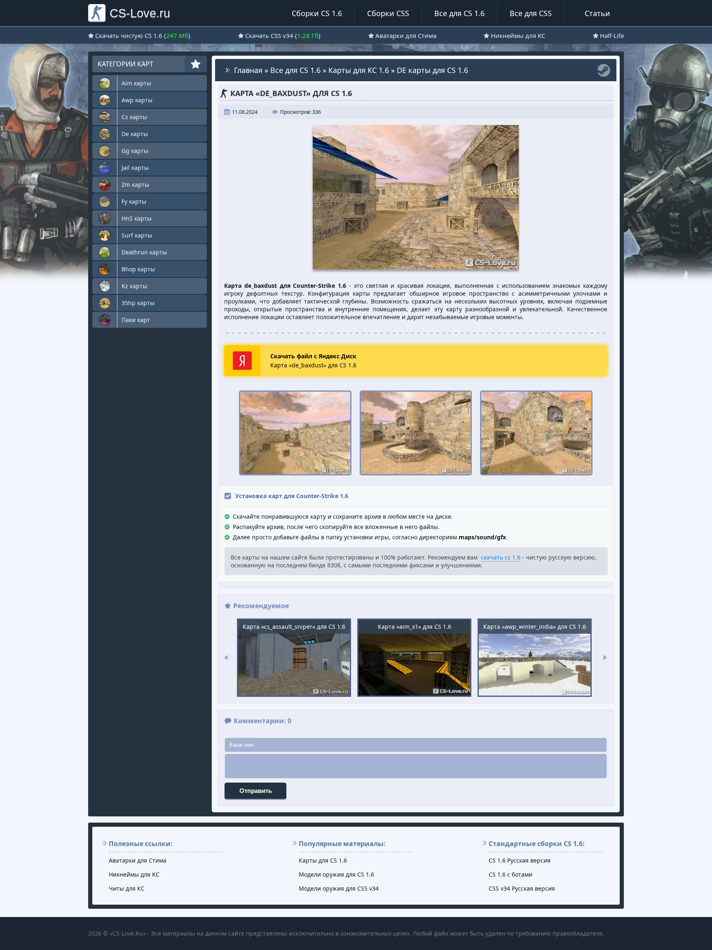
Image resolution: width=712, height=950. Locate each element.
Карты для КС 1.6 (358, 70)
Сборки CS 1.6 (317, 13)
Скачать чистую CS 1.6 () (142, 35)
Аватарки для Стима (405, 35)
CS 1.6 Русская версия (519, 860)
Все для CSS (531, 13)
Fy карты (134, 201)
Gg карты (135, 151)
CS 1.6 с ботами (510, 874)
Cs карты (134, 117)
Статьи (597, 13)
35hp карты (138, 303)
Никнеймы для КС (518, 35)
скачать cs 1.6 (500, 557)
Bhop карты (138, 269)
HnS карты (137, 218)
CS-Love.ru (140, 13)
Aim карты (136, 83)
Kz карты (134, 286)
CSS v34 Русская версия (522, 888)
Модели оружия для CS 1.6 (336, 874)
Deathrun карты (144, 252)
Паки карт (136, 320)
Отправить (255, 790)
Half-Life (612, 35)
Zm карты (135, 184)
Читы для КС (127, 888)
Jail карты (135, 168)
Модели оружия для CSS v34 (339, 888)
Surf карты (137, 235)
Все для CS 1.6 (459, 13)
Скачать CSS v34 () (283, 35)
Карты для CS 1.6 (323, 860)
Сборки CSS (388, 13)
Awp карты (137, 100)
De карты (135, 134)
